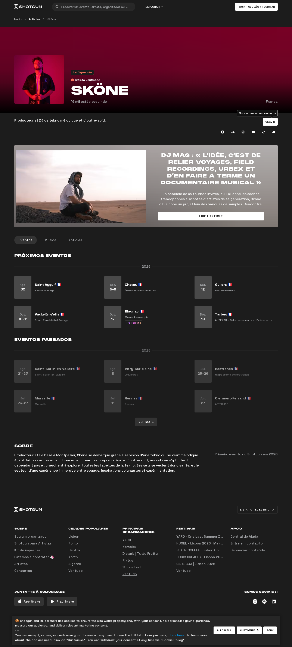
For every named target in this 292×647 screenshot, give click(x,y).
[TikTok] (263, 132)
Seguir (270, 121)
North (73, 557)
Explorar (153, 7)
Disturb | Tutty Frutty (140, 553)
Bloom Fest (131, 567)
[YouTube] (253, 132)
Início (18, 19)
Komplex (129, 546)
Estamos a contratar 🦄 (34, 557)
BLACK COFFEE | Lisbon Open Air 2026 (207, 550)
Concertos (23, 570)
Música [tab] (50, 240)
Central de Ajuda (244, 536)
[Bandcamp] (274, 132)
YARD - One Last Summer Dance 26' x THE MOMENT (218, 536)
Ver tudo (75, 570)
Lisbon (73, 536)
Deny (270, 630)
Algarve (74, 564)
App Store (32, 601)
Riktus (127, 560)
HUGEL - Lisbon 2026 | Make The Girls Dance (212, 543)
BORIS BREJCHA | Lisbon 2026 (200, 557)
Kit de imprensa (27, 550)
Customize (247, 630)
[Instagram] (222, 132)
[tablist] (146, 240)
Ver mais (146, 422)
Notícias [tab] (75, 240)
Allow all (224, 630)
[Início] (28, 6)
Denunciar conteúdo (247, 550)
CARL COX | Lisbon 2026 (195, 564)
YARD (126, 540)
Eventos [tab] (25, 240)
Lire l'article (211, 216)
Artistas (34, 19)
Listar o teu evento (255, 509)
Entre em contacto (246, 543)
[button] (270, 122)
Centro (74, 550)
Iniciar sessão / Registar (256, 7)
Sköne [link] (51, 19)
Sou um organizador (31, 536)
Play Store (65, 601)
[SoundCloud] (233, 132)
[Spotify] (243, 132)
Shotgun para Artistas (33, 543)
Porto (73, 543)
